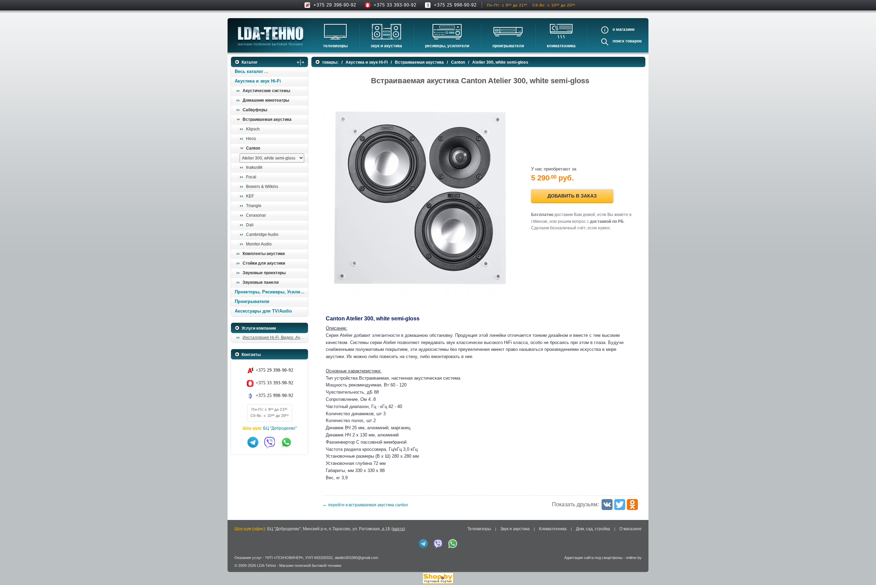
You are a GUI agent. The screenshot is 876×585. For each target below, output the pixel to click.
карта (398, 528)
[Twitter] (619, 504)
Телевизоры (335, 45)
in (237, 570)
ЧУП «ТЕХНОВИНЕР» (284, 558)
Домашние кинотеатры (266, 100)
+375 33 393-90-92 (395, 5)
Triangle (253, 205)
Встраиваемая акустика (267, 119)
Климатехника (561, 45)
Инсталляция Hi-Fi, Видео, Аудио (275, 337)
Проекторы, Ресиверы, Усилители (271, 291)
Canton (253, 148)
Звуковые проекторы (264, 272)
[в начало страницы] (862, 564)
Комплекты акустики (264, 253)
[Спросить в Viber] (269, 442)
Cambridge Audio (262, 234)
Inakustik (254, 167)
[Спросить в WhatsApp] (286, 442)
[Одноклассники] (632, 504)
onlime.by (634, 558)
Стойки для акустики (264, 263)
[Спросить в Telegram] (252, 442)
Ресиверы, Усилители (447, 45)
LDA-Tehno (266, 565)
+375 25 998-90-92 (455, 5)
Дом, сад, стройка (593, 528)
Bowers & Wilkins (262, 186)
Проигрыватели (508, 45)
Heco (251, 138)
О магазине (630, 528)
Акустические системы (266, 90)
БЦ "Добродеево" (280, 428)
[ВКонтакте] (607, 504)
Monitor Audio (259, 244)
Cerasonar (256, 215)
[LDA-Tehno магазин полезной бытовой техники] (270, 36)
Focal (251, 177)
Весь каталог (249, 71)
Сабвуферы (255, 109)
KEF (250, 196)
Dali (250, 224)
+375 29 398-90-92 (334, 5)
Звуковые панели (261, 282)
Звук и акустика (386, 45)
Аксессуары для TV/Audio (263, 311)
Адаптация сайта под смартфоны (593, 558)
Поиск (618, 41)
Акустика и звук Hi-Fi (258, 81)
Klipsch (253, 129)
